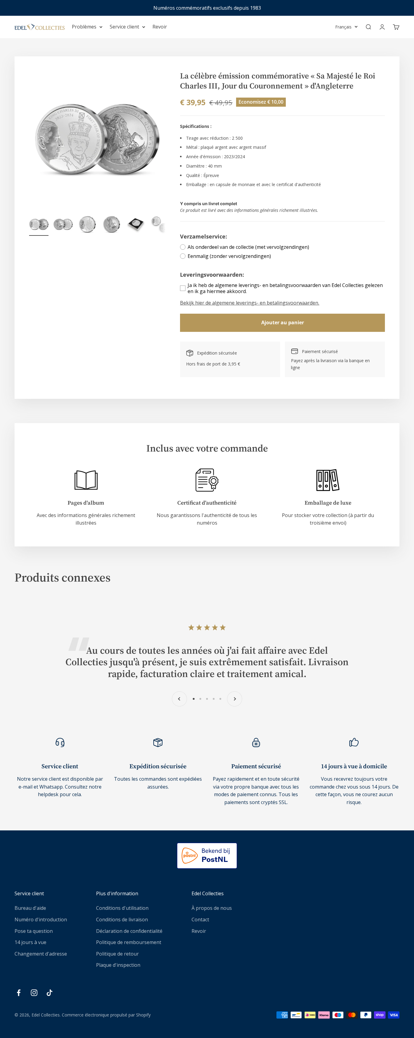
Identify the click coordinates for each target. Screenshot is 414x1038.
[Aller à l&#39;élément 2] (63, 225)
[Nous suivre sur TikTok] (49, 993)
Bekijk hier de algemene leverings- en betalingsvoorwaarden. (249, 302)
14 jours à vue (30, 942)
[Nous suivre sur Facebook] (19, 993)
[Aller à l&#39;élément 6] (160, 225)
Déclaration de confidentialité (129, 931)
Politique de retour (117, 953)
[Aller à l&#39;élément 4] (111, 225)
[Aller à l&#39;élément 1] (38, 225)
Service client (124, 26)
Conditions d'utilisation (122, 908)
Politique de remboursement (128, 942)
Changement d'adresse (41, 953)
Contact (200, 919)
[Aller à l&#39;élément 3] (87, 225)
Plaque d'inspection (118, 965)
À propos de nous (212, 908)
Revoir (159, 26)
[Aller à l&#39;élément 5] (135, 225)
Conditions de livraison (122, 919)
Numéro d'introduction (41, 919)
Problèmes (84, 26)
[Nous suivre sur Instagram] (34, 993)
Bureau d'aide (30, 908)
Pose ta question (34, 931)
